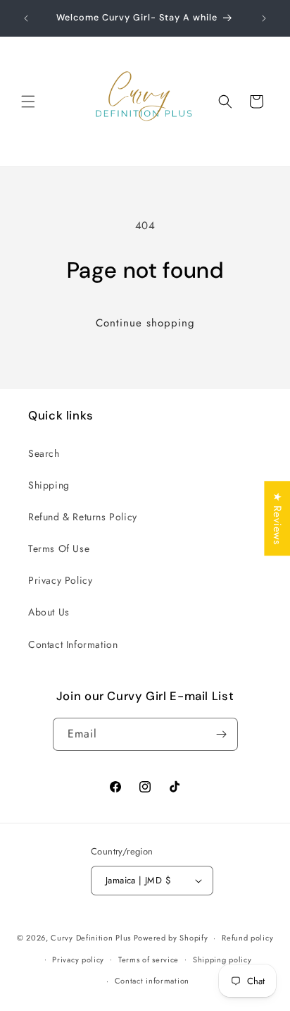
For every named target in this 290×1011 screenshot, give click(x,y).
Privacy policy (78, 959)
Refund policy (247, 937)
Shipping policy (222, 959)
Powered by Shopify (171, 937)
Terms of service (148, 959)
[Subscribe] (221, 734)
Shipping (49, 485)
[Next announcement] (263, 18)
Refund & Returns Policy (82, 517)
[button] (28, 101)
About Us (49, 612)
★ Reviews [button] (277, 518)
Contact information (152, 980)
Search (44, 453)
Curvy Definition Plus (92, 937)
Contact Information (73, 644)
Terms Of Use (58, 548)
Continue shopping (145, 323)
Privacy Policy (60, 580)
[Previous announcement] (26, 18)
